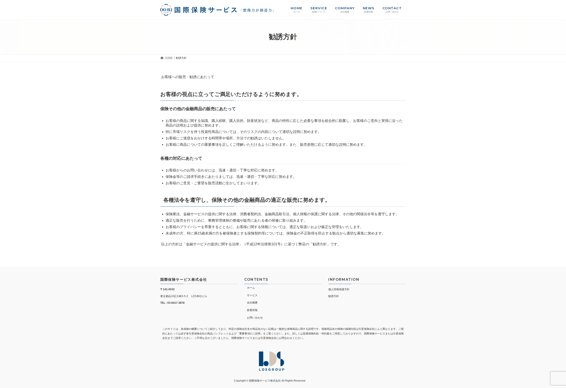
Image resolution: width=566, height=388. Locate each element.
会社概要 (252, 302)
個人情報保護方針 (339, 289)
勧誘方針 (333, 296)
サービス (252, 295)
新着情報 (252, 310)
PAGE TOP (549, 372)
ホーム (251, 287)
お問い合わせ (255, 317)
